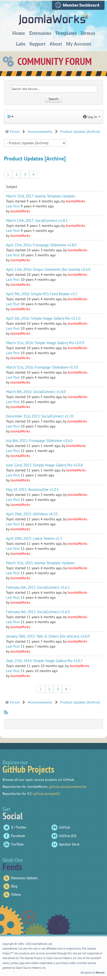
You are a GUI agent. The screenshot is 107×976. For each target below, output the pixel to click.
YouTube (17, 844)
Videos (16, 894)
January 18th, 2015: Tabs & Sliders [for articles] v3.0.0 (48, 636)
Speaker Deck (69, 844)
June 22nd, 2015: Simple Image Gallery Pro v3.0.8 (44, 464)
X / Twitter (19, 827)
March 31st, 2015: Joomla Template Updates (40, 562)
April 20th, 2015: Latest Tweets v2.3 (34, 538)
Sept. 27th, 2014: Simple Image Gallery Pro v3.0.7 (44, 660)
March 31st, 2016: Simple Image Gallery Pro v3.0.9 (45, 342)
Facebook (18, 836)
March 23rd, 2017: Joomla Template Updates (40, 195)
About (56, 43)
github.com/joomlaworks (68, 786)
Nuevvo (100, 972)
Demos (88, 33)
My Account (78, 43)
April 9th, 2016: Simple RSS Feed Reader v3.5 (41, 293)
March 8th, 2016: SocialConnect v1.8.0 (36, 391)
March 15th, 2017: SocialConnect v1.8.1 (37, 220)
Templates (66, 33)
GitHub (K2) (67, 836)
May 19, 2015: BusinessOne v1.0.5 (32, 489)
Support (37, 43)
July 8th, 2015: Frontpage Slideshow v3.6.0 (39, 440)
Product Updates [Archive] (35, 158)
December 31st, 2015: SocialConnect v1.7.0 (39, 416)
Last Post (13, 206)
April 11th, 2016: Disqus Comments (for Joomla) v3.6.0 (48, 269)
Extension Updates (24, 878)
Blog (14, 886)
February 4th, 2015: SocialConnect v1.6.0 (38, 611)
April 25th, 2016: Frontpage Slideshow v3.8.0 (41, 244)
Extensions (40, 33)
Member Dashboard (81, 5)
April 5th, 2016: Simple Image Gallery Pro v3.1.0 (43, 318)
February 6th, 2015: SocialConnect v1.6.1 (38, 587)
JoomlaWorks (54, 19)
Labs (20, 43)
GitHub (64, 827)
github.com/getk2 (46, 793)
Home (18, 33)
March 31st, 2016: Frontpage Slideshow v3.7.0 (42, 367)
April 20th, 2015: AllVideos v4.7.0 (31, 513)
